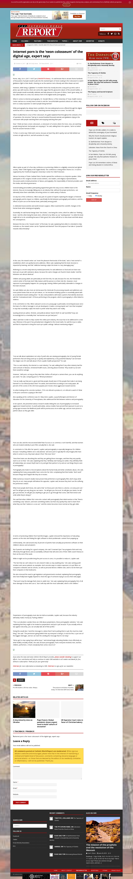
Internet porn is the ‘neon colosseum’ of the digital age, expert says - (37, 736)
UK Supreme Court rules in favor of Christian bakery (72, 721)
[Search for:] (109, 29)
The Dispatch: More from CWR (103, 56)
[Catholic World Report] (66, 38)
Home (14, 41)
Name (15, 782)
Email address (91, 181)
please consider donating (63, 657)
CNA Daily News (33, 63)
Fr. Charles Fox (93, 68)
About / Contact (67, 870)
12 (101, 77)
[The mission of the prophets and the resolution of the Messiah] (103, 829)
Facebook (16, 836)
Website (15, 794)
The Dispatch (52, 41)
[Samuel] (51, 848)
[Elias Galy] (51, 837)
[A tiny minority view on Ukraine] (24, 709)
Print (79, 63)
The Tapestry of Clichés (97, 73)
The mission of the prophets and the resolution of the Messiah (101, 847)
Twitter (15, 839)
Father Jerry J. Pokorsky (95, 75)
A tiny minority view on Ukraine (22, 721)
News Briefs (16, 45)
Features (37, 41)
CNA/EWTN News (44, 79)
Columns (24, 41)
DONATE (66, 5)
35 (101, 96)
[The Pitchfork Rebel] (51, 828)
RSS (14, 846)
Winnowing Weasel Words (74, 854)
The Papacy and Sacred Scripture (100, 92)
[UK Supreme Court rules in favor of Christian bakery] (72, 709)
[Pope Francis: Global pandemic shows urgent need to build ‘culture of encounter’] (48, 709)
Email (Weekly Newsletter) (21, 843)
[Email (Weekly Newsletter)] (115, 33)
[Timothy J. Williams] (51, 819)
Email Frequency (92, 193)
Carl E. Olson (92, 94)
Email (15, 788)
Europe (20, 680)
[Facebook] (108, 33)
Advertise (90, 41)
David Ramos (92, 86)
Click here (16, 666)
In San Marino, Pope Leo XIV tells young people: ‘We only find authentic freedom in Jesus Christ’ (103, 82)
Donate (101, 41)
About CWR (77, 41)
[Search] (120, 29)
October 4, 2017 (20, 63)
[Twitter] (112, 33)
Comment (16, 766)
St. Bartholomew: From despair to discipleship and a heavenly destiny (101, 64)
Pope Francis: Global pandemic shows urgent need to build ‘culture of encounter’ (47, 723)
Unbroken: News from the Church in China (103, 147)
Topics (64, 41)
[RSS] (119, 33)
